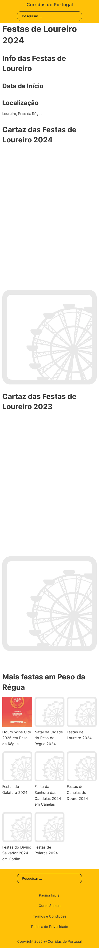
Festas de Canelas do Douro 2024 (77, 792)
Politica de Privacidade (49, 926)
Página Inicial (49, 895)
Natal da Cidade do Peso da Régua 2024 (49, 738)
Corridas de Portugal (49, 4)
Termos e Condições (50, 916)
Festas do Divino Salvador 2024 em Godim (16, 853)
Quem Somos (50, 905)
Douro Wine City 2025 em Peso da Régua (16, 738)
